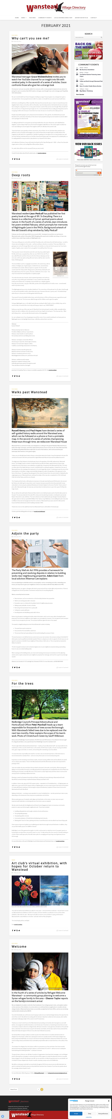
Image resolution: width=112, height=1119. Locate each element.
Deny (89, 1113)
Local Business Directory (63, 17)
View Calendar (80, 94)
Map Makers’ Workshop (86, 91)
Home (17, 17)
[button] (109, 1101)
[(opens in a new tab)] (88, 119)
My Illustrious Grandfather (87, 69)
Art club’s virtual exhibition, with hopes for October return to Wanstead (39, 866)
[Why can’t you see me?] (40, 59)
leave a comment (63, 159)
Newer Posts (13, 1089)
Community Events (45, 17)
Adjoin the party (25, 533)
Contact (94, 17)
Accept (76, 1113)
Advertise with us (81, 17)
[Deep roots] (40, 196)
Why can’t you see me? (30, 38)
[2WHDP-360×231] (88, 50)
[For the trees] (40, 704)
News (23, 17)
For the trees (23, 683)
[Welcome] (40, 971)
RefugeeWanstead (39, 1073)
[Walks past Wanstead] (40, 413)
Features (32, 17)
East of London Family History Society (90, 86)
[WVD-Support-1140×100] (56, 1115)
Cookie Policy (89, 1117)
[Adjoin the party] (40, 553)
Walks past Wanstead (29, 392)
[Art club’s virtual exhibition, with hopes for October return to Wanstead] (40, 890)
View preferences (103, 1113)
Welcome (19, 946)
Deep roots (21, 175)
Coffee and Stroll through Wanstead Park (91, 81)
